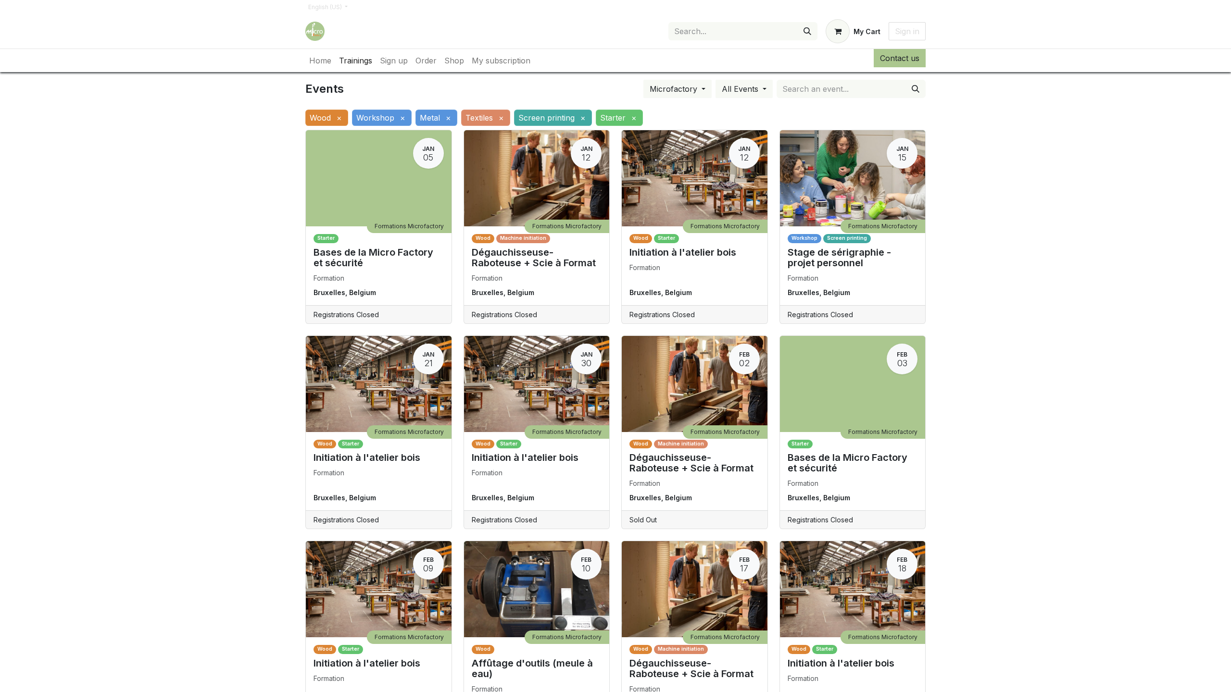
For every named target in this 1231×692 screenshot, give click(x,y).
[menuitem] (320, 60)
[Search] (807, 31)
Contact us (899, 58)
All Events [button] (741, 89)
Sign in (907, 31)
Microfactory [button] (675, 89)
